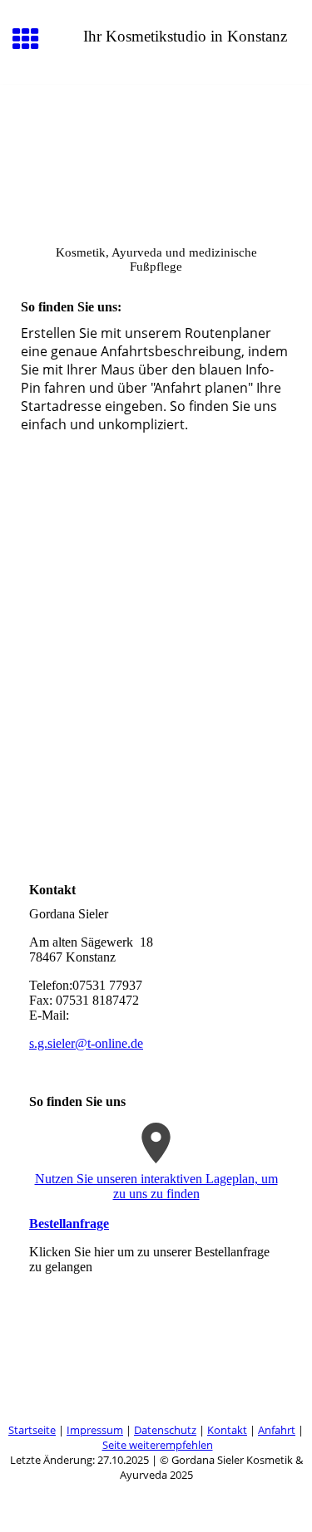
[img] (156, 154)
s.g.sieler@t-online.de (86, 1043)
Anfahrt (276, 1429)
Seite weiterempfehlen (157, 1444)
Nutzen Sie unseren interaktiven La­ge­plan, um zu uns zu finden (156, 1186)
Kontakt (227, 1429)
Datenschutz (165, 1429)
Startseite (32, 1429)
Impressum (95, 1429)
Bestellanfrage (69, 1223)
